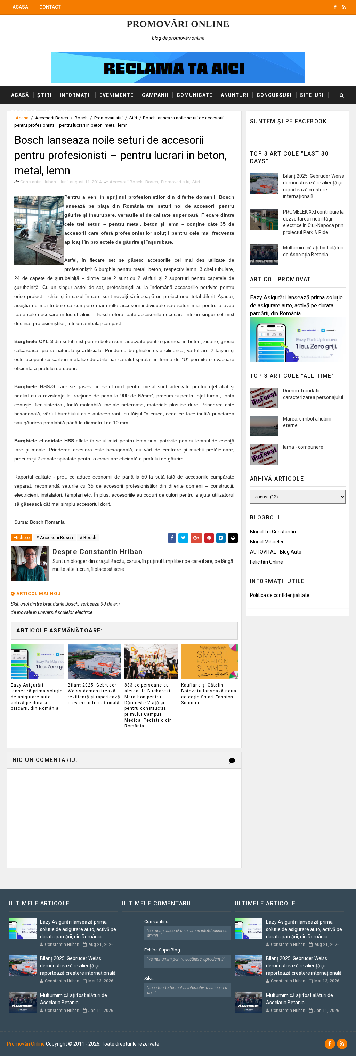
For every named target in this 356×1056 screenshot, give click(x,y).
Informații (75, 95)
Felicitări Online (266, 562)
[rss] (343, 7)
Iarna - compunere (303, 447)
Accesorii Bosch (126, 181)
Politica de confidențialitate (279, 595)
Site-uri (312, 95)
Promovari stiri (175, 181)
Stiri (196, 181)
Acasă (20, 7)
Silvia (149, 978)
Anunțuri (234, 95)
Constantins (156, 921)
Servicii (56, 112)
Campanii (155, 95)
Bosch (151, 181)
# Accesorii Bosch (54, 537)
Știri (44, 95)
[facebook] (335, 7)
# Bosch (88, 537)
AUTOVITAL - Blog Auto (275, 552)
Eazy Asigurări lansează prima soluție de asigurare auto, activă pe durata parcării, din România (37, 697)
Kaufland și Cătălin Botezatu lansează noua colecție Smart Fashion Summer (208, 694)
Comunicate (194, 95)
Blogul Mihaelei (266, 541)
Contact (50, 7)
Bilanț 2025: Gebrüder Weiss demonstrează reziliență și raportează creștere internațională (94, 694)
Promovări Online (178, 23)
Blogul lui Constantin (273, 531)
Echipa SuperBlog (162, 950)
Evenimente (116, 95)
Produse (24, 112)
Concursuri (274, 95)
